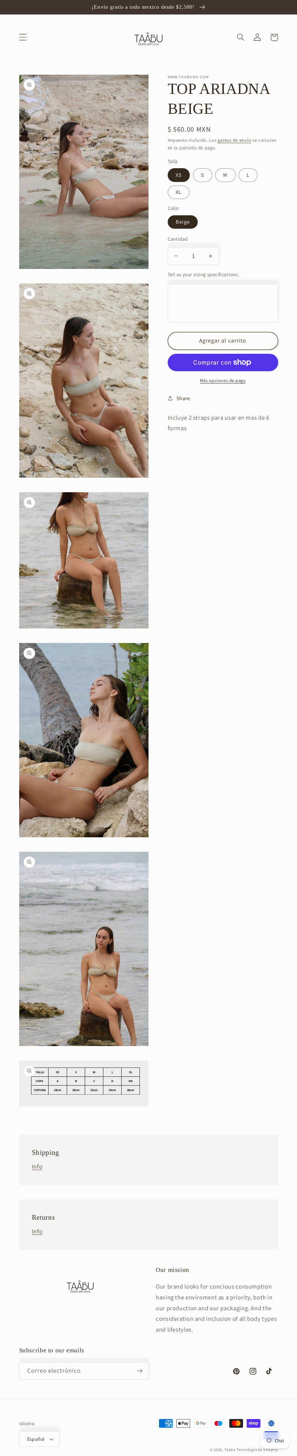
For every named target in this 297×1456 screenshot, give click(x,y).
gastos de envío (234, 140)
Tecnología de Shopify (257, 1449)
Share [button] (183, 398)
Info (37, 1166)
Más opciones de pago (223, 380)
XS (179, 174)
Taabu (231, 1449)
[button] (22, 37)
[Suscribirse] (139, 1371)
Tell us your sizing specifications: (203, 274)
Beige (183, 221)
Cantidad (178, 239)
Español (36, 1439)
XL (178, 191)
